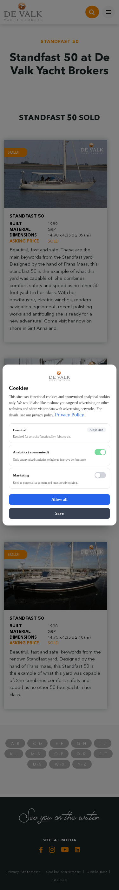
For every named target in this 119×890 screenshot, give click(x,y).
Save (59, 513)
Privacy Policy (69, 414)
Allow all (59, 499)
